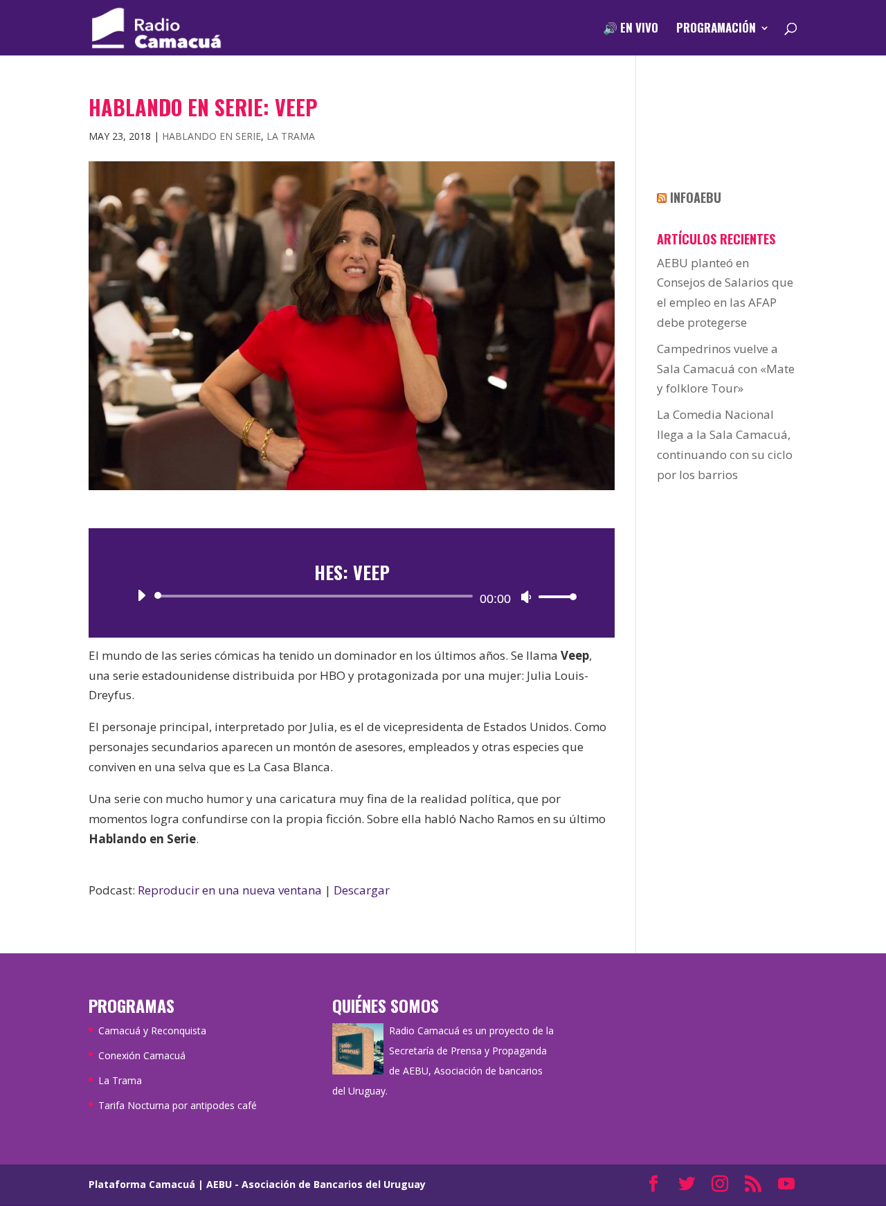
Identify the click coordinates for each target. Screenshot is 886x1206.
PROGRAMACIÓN (716, 29)
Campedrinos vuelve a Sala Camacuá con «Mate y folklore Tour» (726, 369)
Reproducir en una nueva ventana (230, 890)
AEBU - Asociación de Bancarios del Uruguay (316, 1184)
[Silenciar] (526, 597)
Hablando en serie (211, 136)
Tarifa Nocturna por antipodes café (177, 1105)
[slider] (553, 596)
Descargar (362, 890)
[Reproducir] (141, 595)
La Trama (290, 136)
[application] (351, 596)
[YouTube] (786, 1185)
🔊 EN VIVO (630, 29)
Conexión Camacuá (142, 1055)
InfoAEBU (695, 197)
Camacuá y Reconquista (152, 1030)
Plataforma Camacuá (142, 1184)
